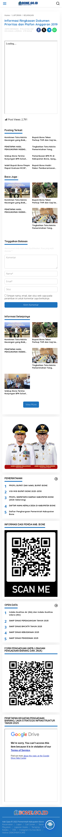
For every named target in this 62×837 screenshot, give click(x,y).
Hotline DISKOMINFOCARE (13, 832)
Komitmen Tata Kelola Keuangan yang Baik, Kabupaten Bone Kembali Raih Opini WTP (16, 138)
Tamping (36, 827)
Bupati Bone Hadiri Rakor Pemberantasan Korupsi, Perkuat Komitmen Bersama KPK (44, 166)
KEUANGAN (9, 31)
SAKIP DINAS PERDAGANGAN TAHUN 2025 (29, 620)
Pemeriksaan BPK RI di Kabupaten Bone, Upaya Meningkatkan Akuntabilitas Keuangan (44, 157)
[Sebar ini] (38, 30)
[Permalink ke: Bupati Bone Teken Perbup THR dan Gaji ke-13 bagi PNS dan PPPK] (45, 190)
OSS (14, 830)
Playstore (6, 827)
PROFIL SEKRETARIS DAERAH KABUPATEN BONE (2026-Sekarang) (31, 498)
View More (31, 404)
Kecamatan (7, 824)
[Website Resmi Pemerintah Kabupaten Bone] (31, 3)
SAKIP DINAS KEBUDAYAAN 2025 (24, 632)
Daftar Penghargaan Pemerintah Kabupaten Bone (31, 512)
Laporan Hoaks (21, 827)
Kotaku (5, 830)
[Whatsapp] (54, 30)
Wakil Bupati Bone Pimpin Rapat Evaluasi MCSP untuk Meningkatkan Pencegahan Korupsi (17, 166)
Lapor (19, 824)
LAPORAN (18, 31)
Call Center (30, 824)
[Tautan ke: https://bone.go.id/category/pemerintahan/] (56, 479)
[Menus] (4, 3)
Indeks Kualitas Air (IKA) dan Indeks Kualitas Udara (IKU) (31, 613)
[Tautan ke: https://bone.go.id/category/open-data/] (56, 605)
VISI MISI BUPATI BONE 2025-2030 (25, 491)
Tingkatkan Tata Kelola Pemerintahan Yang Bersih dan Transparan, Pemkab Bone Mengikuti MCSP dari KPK (44, 148)
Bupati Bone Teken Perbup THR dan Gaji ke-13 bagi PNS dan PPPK (44, 138)
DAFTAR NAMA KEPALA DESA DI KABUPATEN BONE (32, 505)
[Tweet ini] (44, 30)
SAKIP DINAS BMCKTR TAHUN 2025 (25, 626)
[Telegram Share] (49, 30)
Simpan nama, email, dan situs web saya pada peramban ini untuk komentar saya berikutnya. (28, 297)
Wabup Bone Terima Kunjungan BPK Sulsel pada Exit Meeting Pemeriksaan (15, 157)
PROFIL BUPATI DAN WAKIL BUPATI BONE (28, 485)
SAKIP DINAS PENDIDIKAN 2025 (23, 638)
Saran (41, 824)
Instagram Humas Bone (30, 830)
